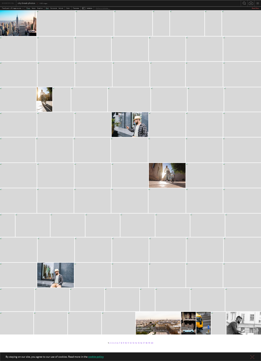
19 (149, 343)
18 (146, 343)
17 (144, 343)
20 (152, 343)
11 (128, 343)
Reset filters (255, 8)
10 (126, 343)
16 (141, 343)
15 (138, 343)
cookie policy (96, 357)
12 (131, 343)
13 (133, 343)
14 (136, 343)
